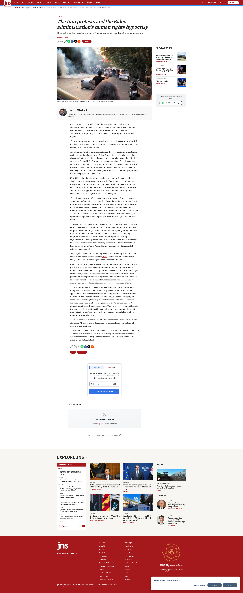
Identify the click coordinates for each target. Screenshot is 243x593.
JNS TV (57, 3)
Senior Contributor (161, 79)
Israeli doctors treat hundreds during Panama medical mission (72, 503)
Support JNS (233, 3)
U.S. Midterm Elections (39, 8)
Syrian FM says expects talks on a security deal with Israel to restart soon (137, 487)
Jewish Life (66, 3)
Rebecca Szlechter (95, 489)
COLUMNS (162, 495)
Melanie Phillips (160, 83)
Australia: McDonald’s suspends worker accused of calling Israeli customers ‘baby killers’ (70, 488)
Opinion (48, 3)
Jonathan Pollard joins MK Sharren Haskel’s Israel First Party (71, 510)
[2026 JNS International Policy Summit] (171, 552)
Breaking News (66, 465)
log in (99, 424)
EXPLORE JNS (71, 457)
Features (89, 3)
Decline (230, 585)
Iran (91, 8)
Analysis (39, 3)
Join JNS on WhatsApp (172, 103)
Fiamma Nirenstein (161, 61)
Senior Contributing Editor (163, 53)
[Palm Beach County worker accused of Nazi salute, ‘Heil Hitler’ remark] (105, 471)
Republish (87, 41)
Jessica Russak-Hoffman (97, 520)
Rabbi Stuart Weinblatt (175, 509)
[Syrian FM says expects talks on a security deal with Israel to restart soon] (138, 471)
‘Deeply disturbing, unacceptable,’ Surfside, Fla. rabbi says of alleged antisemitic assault (137, 518)
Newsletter (212, 3)
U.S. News (92, 482)
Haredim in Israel (84, 8)
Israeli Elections (51, 8)
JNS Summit (97, 8)
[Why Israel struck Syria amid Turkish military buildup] (171, 475)
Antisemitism (78, 3)
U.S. (23, 3)
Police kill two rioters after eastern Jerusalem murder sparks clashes (71, 480)
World (30, 3)
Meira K (159, 490)
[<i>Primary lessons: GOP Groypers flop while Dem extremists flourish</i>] (182, 69)
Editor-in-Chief (106, 8)
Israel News (126, 482)
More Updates (63, 526)
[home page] (7, 3)
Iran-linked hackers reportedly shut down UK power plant (72, 517)
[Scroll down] (83, 526)
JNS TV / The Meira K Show (163, 483)
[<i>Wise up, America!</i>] (182, 82)
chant (104, 257)
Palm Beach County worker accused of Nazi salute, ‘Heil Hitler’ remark (105, 486)
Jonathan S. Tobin (161, 74)
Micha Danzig (172, 525)
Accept (215, 585)
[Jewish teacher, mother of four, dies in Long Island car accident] (105, 502)
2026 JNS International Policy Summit (171, 566)
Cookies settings (199, 585)
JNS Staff (125, 491)
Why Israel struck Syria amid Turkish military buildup (169, 487)
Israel (16, 3)
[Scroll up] (80, 526)
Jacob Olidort (63, 37)
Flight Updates (62, 8)
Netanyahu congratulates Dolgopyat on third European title (72, 496)
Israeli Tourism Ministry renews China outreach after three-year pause (70, 472)
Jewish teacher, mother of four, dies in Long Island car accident (105, 517)
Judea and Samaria (72, 8)
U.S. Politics (82, 352)
